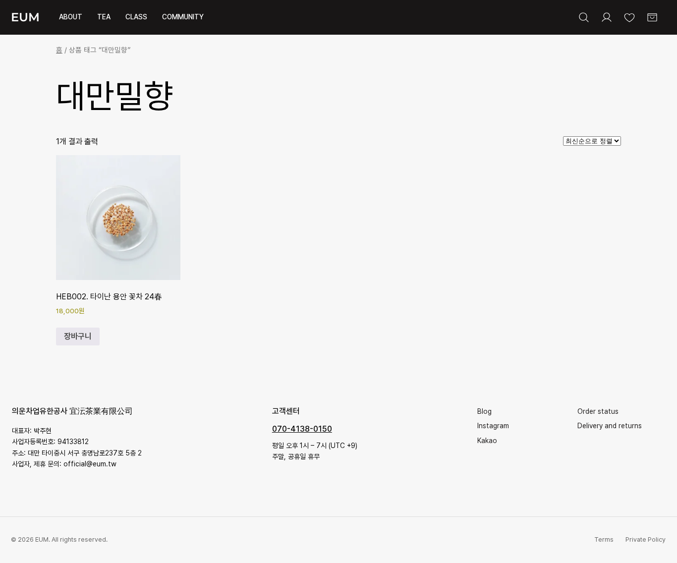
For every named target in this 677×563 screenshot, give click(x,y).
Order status (598, 411)
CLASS (136, 17)
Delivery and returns (609, 426)
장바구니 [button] (78, 336)
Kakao (487, 441)
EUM (25, 17)
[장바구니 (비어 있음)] (652, 17)
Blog (484, 411)
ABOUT (70, 17)
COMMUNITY (183, 17)
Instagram (493, 426)
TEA (104, 17)
